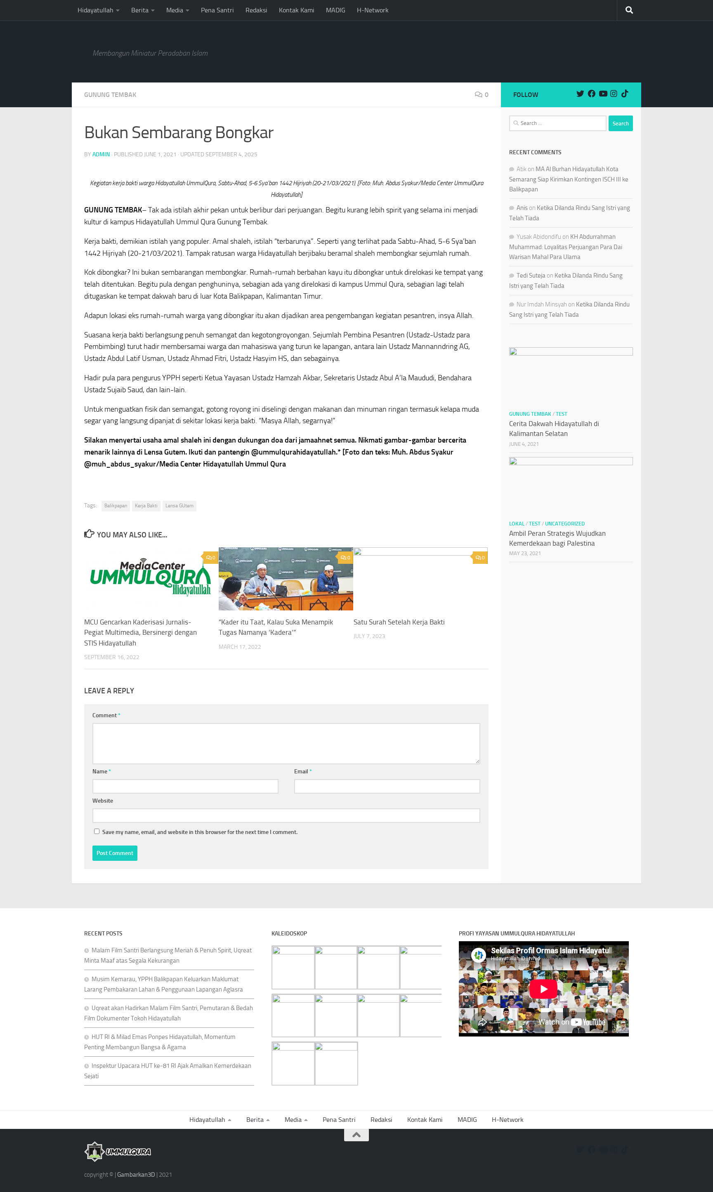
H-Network (373, 10)
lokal (516, 524)
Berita (140, 10)
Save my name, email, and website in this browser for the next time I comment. (199, 832)
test (561, 414)
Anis (522, 208)
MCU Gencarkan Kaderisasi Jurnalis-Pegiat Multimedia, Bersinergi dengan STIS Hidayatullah (140, 632)
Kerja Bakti (146, 506)
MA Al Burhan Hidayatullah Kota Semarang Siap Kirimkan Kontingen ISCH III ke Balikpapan (568, 179)
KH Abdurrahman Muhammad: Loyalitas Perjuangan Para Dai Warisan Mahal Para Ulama (565, 247)
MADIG (335, 10)
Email (303, 771)
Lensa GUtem (179, 506)
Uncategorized (565, 524)
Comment (106, 715)
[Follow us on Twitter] (580, 93)
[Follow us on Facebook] (591, 93)
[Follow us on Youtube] (603, 93)
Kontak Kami (296, 10)
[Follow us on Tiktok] (625, 93)
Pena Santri (217, 10)
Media (174, 10)
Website (102, 800)
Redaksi (256, 10)
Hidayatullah (95, 10)
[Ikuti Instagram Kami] (614, 93)
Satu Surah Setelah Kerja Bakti (399, 622)
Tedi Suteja (531, 275)
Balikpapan (115, 506)
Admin (101, 154)
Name (101, 771)
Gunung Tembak (110, 95)
